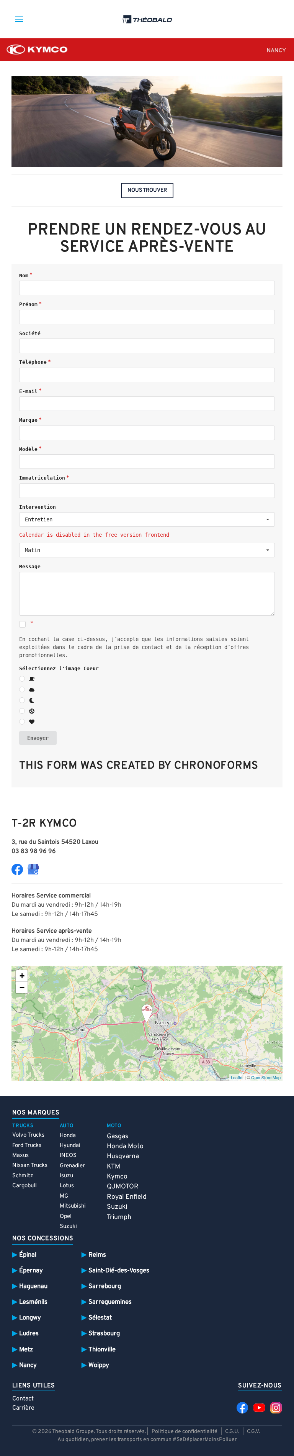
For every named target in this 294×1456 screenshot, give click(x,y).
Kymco (117, 1176)
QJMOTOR (123, 1186)
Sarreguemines (110, 1302)
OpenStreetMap (266, 1077)
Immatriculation (42, 478)
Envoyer (38, 738)
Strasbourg (104, 1333)
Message (30, 566)
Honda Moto (125, 1146)
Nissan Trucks (29, 1165)
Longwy (30, 1318)
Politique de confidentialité (184, 1431)
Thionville (102, 1350)
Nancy (28, 1365)
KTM (113, 1166)
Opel (66, 1216)
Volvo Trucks (28, 1135)
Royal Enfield (127, 1197)
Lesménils (33, 1302)
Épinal (27, 1255)
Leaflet (237, 1077)
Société (30, 333)
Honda (68, 1135)
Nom (23, 275)
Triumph (119, 1217)
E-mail (28, 391)
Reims (97, 1255)
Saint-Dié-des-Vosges (118, 1271)
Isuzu (66, 1176)
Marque (28, 420)
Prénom (28, 304)
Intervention (37, 507)
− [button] (22, 987)
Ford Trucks (26, 1145)
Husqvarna (123, 1156)
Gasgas (117, 1136)
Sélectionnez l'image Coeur (59, 668)
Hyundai (70, 1145)
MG (64, 1196)
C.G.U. (232, 1431)
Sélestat (100, 1318)
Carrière (23, 1408)
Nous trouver (147, 190)
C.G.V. (253, 1431)
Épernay (31, 1271)
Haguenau (33, 1286)
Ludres (29, 1333)
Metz (26, 1350)
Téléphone (33, 362)
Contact (23, 1399)
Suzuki (68, 1226)
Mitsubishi (73, 1206)
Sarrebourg (104, 1286)
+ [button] (22, 976)
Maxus (20, 1155)
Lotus (67, 1186)
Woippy (98, 1365)
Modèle (28, 449)
